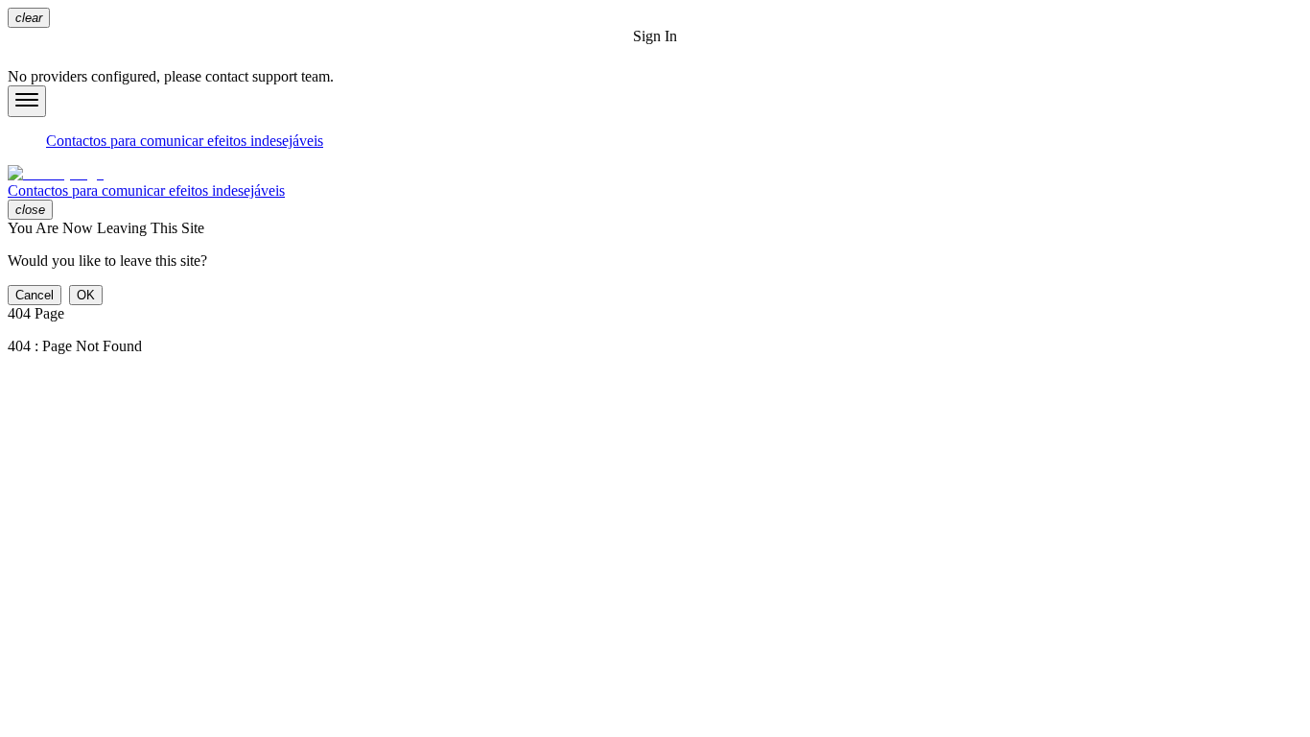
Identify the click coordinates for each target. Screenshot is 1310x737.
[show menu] (27, 101)
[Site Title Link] (655, 173)
